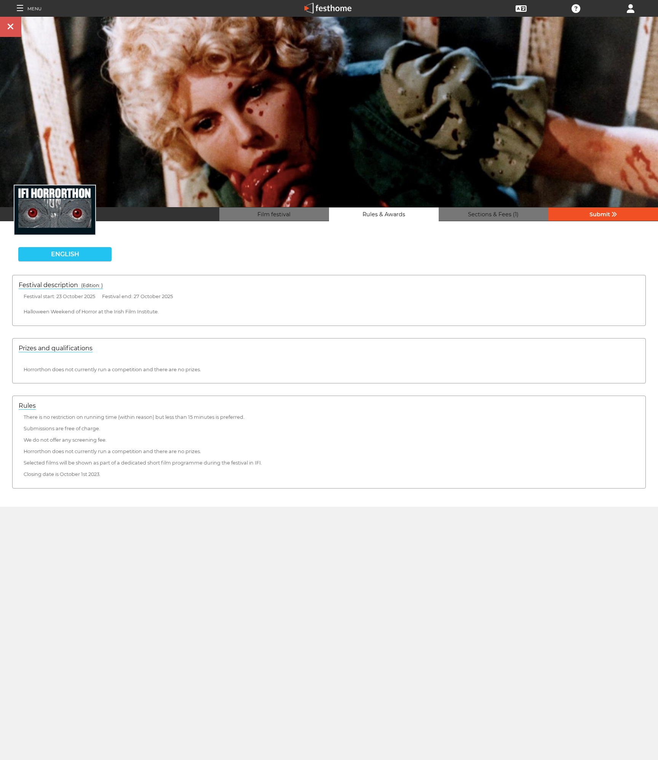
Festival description (61, 285)
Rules (27, 405)
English (65, 254)
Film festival (274, 214)
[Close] (10, 27)
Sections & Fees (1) (493, 214)
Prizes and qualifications (56, 348)
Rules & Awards (384, 214)
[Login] (630, 8)
